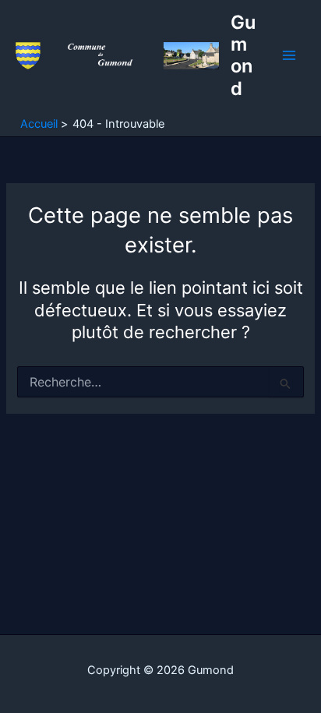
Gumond (243, 55)
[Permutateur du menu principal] (289, 56)
